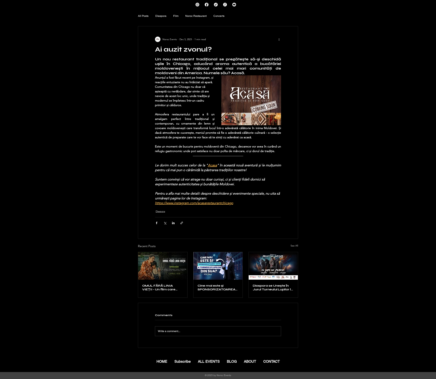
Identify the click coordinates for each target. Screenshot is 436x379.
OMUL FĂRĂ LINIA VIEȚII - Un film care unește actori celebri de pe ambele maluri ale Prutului (162, 287)
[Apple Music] (225, 4)
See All (294, 245)
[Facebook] (206, 4)
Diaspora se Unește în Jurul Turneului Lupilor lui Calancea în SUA (273, 287)
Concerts (218, 16)
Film (175, 16)
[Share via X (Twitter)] (165, 223)
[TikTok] (216, 4)
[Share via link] (181, 223)
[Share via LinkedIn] (173, 223)
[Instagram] (197, 4)
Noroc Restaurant (196, 16)
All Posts (143, 16)
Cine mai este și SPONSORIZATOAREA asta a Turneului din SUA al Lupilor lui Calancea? (217, 287)
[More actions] (279, 39)
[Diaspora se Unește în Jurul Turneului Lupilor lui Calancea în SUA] (273, 266)
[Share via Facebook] (156, 223)
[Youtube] (234, 4)
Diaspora (160, 16)
